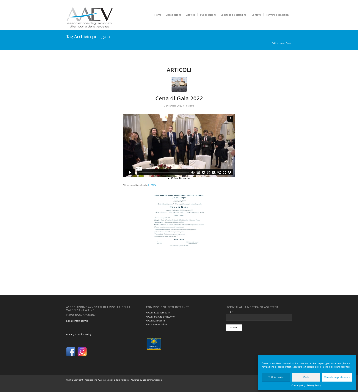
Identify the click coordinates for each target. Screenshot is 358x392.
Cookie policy (298, 385)
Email (229, 312)
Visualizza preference (337, 377)
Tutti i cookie (275, 377)
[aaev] (89, 15)
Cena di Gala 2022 (179, 98)
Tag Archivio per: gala (88, 36)
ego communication (152, 379)
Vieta (306, 377)
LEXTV (152, 185)
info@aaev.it (81, 320)
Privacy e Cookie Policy (78, 334)
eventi (190, 105)
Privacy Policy (314, 385)
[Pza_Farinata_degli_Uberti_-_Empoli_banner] (179, 84)
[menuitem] (158, 15)
